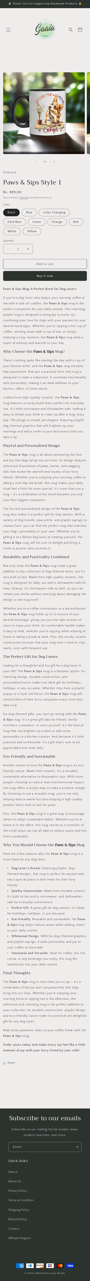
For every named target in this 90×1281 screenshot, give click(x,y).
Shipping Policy (18, 1210)
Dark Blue (15, 222)
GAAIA (38, 1273)
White (12, 231)
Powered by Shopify (53, 1273)
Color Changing (54, 212)
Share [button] (11, 1062)
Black (11, 212)
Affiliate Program (19, 1238)
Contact (13, 1228)
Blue (29, 212)
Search (13, 1172)
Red (76, 222)
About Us (14, 1181)
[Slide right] (54, 161)
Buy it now (45, 276)
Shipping (23, 198)
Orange (57, 222)
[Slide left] (35, 161)
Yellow (32, 231)
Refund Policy (17, 1219)
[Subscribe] (76, 1147)
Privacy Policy (17, 1191)
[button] (8, 29)
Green (36, 222)
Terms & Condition (21, 1200)
